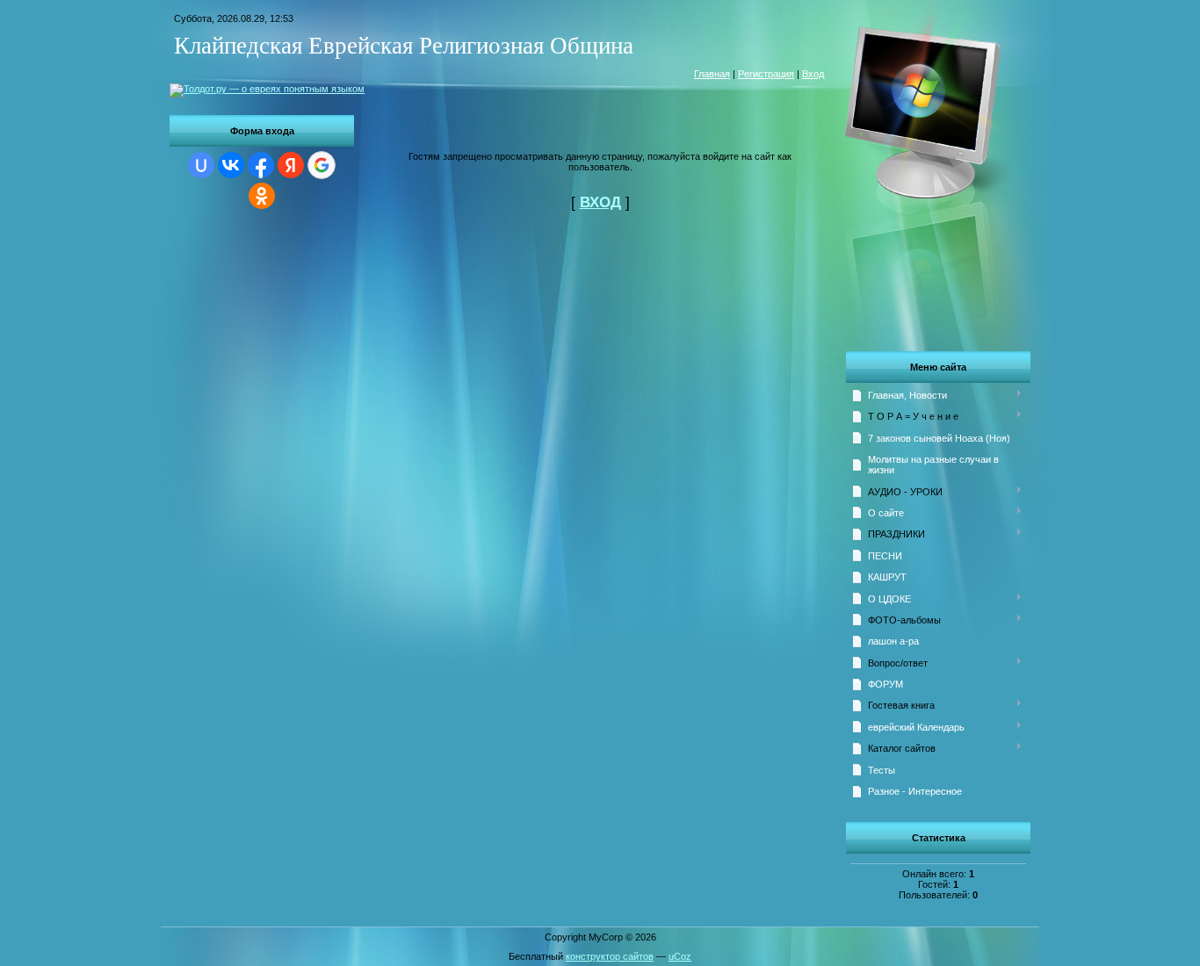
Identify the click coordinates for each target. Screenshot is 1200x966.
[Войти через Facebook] (261, 165)
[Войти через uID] (201, 165)
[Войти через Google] (321, 165)
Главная (712, 73)
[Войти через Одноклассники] (262, 196)
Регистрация (766, 73)
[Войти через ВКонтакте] (231, 165)
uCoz (680, 956)
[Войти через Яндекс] (291, 165)
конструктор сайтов (610, 956)
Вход (813, 73)
